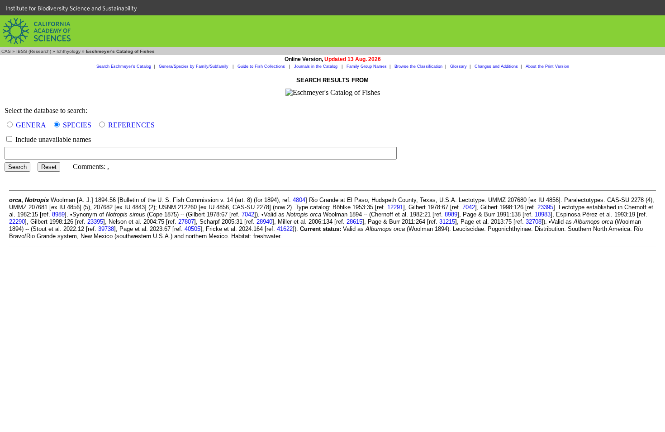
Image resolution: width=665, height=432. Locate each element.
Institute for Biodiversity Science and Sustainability (71, 8)
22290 (17, 221)
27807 (186, 221)
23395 (545, 207)
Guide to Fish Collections (262, 66)
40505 (192, 228)
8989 (58, 214)
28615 (354, 221)
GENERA (31, 125)
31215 (447, 221)
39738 (106, 228)
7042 (468, 207)
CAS (6, 51)
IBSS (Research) (33, 51)
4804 (299, 200)
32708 (534, 221)
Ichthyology (69, 51)
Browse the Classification (418, 66)
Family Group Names (367, 66)
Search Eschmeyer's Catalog (123, 66)
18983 (543, 214)
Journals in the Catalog (316, 66)
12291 (395, 207)
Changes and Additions (496, 66)
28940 (264, 221)
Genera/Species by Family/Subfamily (194, 66)
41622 (285, 228)
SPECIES (77, 125)
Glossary (458, 66)
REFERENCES (131, 125)
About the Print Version (547, 66)
